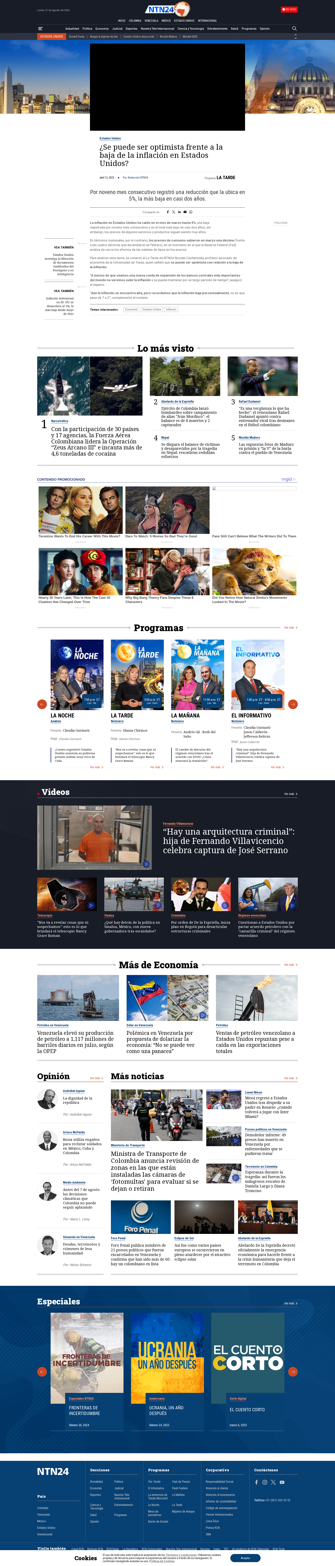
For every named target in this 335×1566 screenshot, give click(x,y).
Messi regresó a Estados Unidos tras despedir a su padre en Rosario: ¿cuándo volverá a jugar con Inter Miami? (268, 1107)
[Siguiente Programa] (293, 704)
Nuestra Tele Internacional (157, 28)
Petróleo (222, 1025)
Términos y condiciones (181, 1555)
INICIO (121, 20)
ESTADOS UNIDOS (184, 20)
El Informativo (251, 715)
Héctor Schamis (80, 1265)
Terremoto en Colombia (261, 1166)
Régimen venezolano (252, 915)
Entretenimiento (217, 28)
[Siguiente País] (296, 38)
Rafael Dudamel (249, 401)
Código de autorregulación (221, 1508)
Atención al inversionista (220, 1495)
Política (87, 28)
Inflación (171, 309)
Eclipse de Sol (184, 1238)
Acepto (245, 1558)
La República (130, 1549)
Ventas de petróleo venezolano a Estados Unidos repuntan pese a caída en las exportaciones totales (255, 1042)
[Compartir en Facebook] (167, 212)
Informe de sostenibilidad (221, 1501)
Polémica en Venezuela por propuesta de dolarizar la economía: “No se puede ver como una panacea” (161, 1042)
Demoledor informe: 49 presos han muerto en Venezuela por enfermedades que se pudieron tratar (265, 1144)
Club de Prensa (181, 1482)
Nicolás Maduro (168, 36)
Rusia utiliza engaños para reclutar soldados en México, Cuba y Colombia (82, 1146)
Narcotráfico (59, 421)
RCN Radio (113, 1549)
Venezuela (43, 1514)
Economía (102, 28)
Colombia (42, 1508)
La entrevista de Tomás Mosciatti (158, 1496)
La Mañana (185, 715)
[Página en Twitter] (273, 1482)
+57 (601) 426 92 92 (277, 1500)
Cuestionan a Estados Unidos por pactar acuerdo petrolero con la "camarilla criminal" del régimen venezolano (266, 929)
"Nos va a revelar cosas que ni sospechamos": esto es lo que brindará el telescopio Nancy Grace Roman (135, 755)
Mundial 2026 (190, 36)
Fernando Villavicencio (178, 824)
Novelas (205, 1549)
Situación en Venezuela (79, 1237)
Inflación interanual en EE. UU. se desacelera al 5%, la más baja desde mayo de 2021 (59, 306)
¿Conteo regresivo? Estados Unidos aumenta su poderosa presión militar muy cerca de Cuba (75, 755)
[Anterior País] (296, 34)
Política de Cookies (162, 1561)
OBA (208, 1534)
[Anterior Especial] (42, 1372)
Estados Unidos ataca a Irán (138, 36)
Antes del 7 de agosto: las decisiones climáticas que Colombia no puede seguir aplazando (81, 1198)
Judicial (117, 28)
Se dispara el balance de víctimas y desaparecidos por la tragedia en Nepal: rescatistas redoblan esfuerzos (190, 450)
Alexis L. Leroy (79, 1219)
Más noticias (137, 1076)
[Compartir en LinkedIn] (179, 212)
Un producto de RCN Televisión (250, 1549)
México (41, 1521)
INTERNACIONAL (207, 20)
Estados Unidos (110, 138)
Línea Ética (212, 1521)
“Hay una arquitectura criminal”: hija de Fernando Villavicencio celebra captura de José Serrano (258, 755)
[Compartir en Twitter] (173, 212)
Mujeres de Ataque (183, 1511)
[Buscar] (294, 28)
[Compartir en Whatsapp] (190, 212)
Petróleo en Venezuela (52, 1025)
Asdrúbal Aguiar (74, 1091)
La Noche (62, 715)
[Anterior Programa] (42, 704)
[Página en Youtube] (282, 1482)
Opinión (265, 28)
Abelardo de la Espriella (177, 401)
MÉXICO (166, 20)
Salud (234, 28)
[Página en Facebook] (256, 1482)
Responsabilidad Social (219, 1482)
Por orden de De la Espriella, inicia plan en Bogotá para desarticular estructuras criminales (200, 926)
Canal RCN (78, 1549)
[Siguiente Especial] (293, 1372)
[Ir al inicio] (59, 1477)
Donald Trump (76, 36)
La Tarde (226, 177)
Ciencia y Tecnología (191, 28)
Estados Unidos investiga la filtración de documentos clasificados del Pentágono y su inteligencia (59, 264)
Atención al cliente (217, 1488)
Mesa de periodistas (154, 1513)
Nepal (165, 437)
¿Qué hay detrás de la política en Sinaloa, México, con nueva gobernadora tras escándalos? (132, 926)
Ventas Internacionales (219, 1514)
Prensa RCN (213, 1528)
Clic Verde (154, 1482)
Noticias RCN (95, 1549)
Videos (55, 791)
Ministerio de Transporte (128, 1145)
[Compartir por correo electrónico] (185, 212)
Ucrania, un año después (166, 1410)
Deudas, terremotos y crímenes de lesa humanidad (81, 1248)
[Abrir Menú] (40, 28)
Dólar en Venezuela (140, 1025)
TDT (226, 1549)
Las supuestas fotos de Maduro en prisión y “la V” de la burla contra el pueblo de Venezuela (266, 448)
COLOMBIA (135, 20)
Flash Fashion (180, 1488)
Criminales (178, 915)
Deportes (131, 28)
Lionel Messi (253, 1092)
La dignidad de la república (77, 1100)
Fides (217, 1549)
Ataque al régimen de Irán (104, 36)
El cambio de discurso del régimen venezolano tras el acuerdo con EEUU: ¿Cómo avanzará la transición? (194, 755)
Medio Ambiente (74, 1182)
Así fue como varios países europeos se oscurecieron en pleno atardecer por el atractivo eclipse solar (202, 1252)
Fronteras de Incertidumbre (84, 1410)
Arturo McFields (74, 1132)
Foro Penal (118, 1238)
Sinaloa (109, 915)
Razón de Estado (158, 1521)
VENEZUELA (151, 20)
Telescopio (44, 915)
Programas (249, 28)
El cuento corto (247, 1409)
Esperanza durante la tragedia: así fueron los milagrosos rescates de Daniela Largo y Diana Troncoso (265, 1181)
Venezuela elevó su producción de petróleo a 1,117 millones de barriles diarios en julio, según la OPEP (75, 1042)
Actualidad (72, 28)
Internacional (44, 1534)
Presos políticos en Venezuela (266, 1129)
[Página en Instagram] (264, 1482)
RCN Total (278, 1549)
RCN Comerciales (152, 1549)
